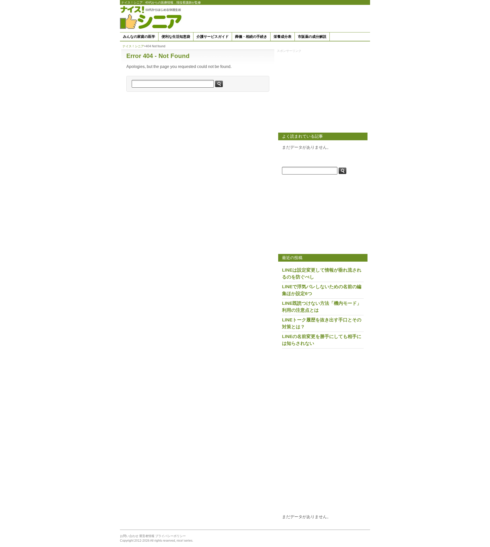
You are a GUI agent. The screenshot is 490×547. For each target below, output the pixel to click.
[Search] (219, 84)
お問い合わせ (129, 536)
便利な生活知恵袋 (176, 36)
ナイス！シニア (132, 2)
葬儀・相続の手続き (251, 36)
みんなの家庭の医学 (139, 36)
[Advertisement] (277, 17)
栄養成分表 (282, 36)
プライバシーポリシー (170, 536)
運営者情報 (146, 536)
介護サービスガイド (213, 36)
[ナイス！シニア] (152, 17)
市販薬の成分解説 (312, 36)
